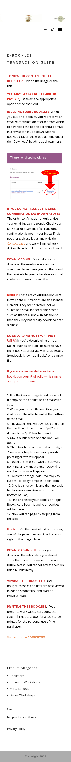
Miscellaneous (19, 689)
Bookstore (17, 676)
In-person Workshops (25, 682)
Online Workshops (22, 695)
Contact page (16, 243)
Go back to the (26, 637)
